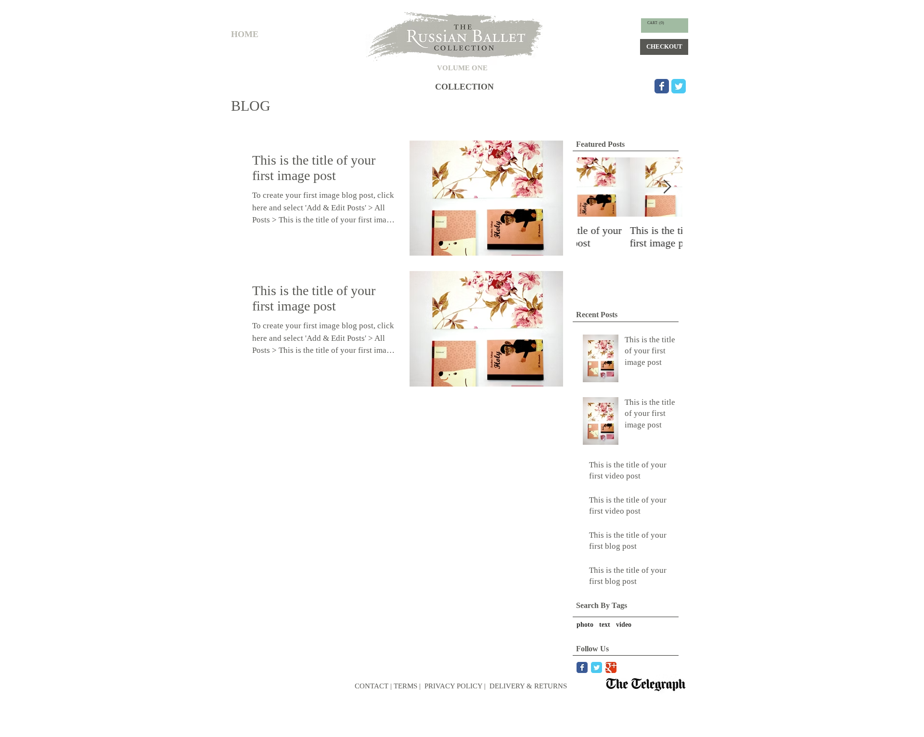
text (604, 624)
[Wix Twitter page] (678, 86)
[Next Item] (667, 187)
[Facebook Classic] (582, 667)
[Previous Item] (592, 187)
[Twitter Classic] (596, 667)
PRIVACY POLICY (452, 686)
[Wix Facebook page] (661, 86)
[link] (656, 23)
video (623, 624)
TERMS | (407, 686)
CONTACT (371, 686)
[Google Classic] (610, 667)
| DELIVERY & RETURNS (525, 686)
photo (585, 624)
